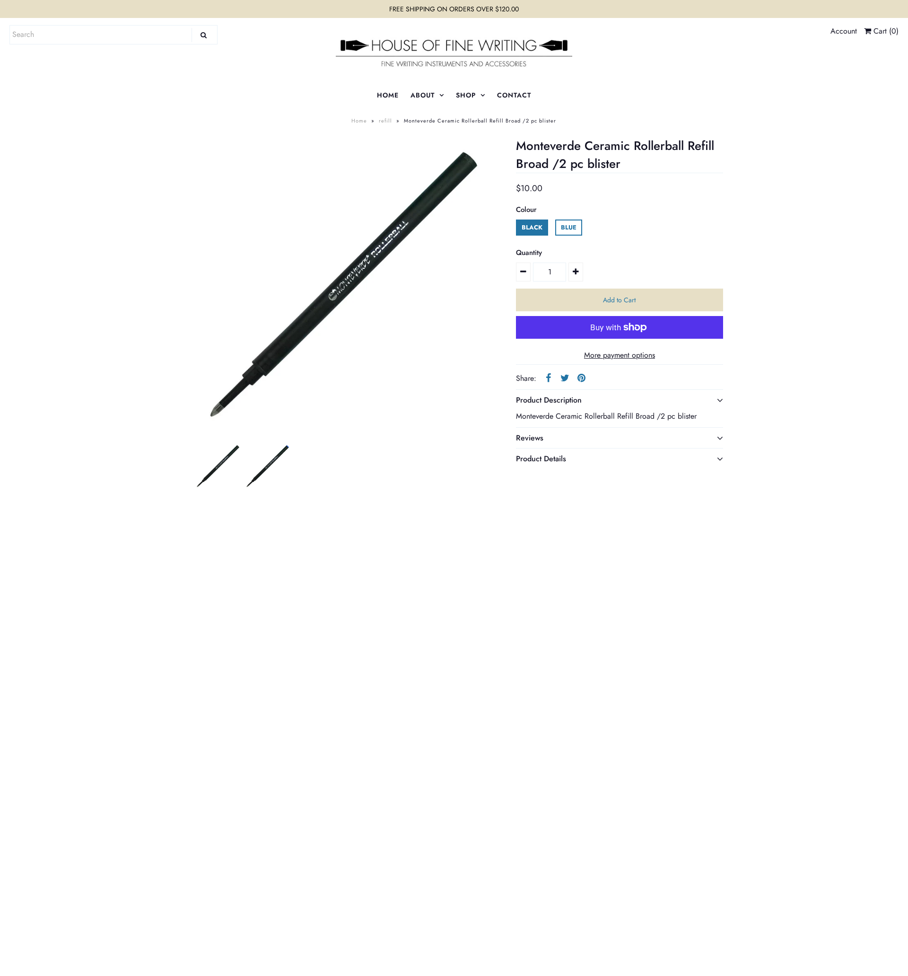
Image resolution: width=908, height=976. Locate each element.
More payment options (619, 355)
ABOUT (422, 95)
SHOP (466, 95)
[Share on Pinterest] (581, 377)
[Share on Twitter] (565, 377)
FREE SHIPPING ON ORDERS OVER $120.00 (454, 9)
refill (385, 120)
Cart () (885, 31)
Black (532, 227)
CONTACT (514, 95)
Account (843, 31)
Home (359, 120)
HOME (388, 95)
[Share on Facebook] (548, 377)
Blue (568, 227)
